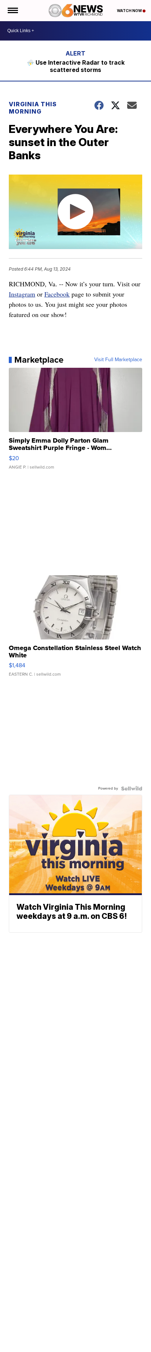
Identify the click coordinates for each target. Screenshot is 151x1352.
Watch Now (130, 10)
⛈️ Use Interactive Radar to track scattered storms (76, 66)
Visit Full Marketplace (118, 359)
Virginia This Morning (33, 107)
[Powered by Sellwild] (131, 788)
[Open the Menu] (12, 10)
